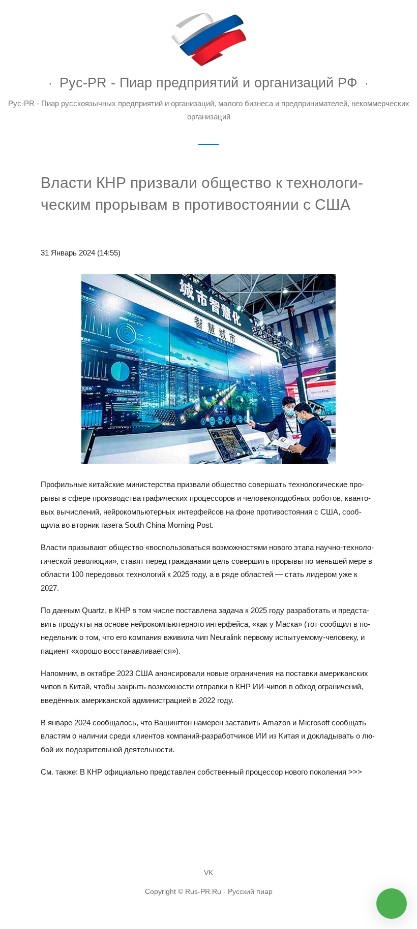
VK (208, 873)
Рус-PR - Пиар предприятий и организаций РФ (208, 82)
